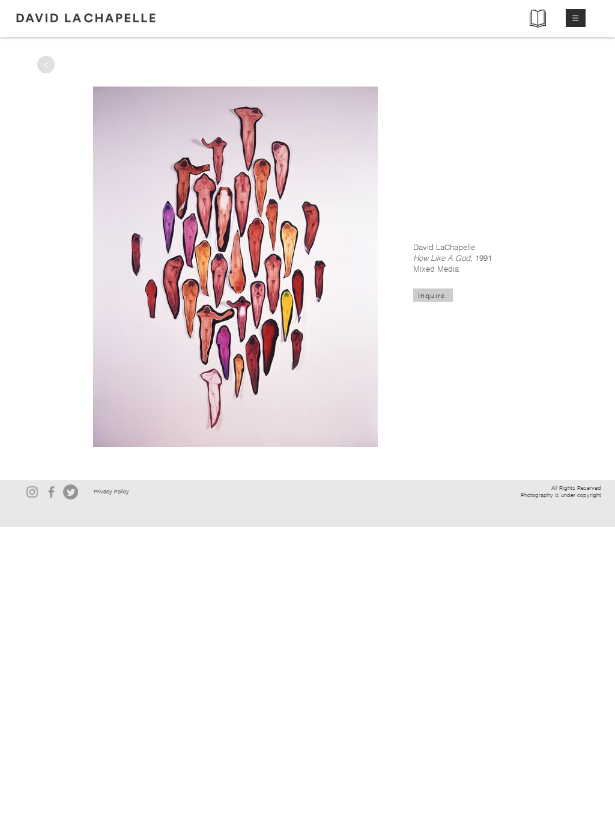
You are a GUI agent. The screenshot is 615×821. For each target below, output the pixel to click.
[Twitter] (70, 491)
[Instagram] (32, 491)
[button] (576, 18)
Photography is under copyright (561, 495)
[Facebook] (51, 491)
